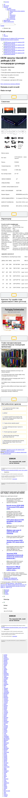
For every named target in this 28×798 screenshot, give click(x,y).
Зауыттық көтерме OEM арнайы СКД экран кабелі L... (15, 542)
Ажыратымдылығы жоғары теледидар (15, 586)
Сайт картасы (18, 583)
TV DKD (9, 8)
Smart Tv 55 (9, 587)
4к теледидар (4, 584)
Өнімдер (6, 7)
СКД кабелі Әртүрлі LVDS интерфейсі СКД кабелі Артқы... (15, 521)
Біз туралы (6, 5)
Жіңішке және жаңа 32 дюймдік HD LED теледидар (14, 531)
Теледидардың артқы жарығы (17, 11)
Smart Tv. (3, 587)
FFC (11, 13)
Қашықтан (12, 17)
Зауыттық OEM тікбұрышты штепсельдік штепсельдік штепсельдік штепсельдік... (15, 556)
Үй (4, 4)
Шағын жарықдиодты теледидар (16, 584)
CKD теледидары (11, 9)
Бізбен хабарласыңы (9, 21)
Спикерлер (12, 16)
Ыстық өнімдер (10, 583)
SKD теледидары (11, 19)
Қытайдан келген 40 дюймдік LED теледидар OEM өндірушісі (12, 450)
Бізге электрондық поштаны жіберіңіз (10, 83)
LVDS (11, 12)
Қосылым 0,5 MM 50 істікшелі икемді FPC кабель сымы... (13, 568)
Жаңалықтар (7, 20)
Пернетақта (12, 15)
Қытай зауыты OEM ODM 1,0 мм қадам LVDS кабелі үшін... (15, 507)
